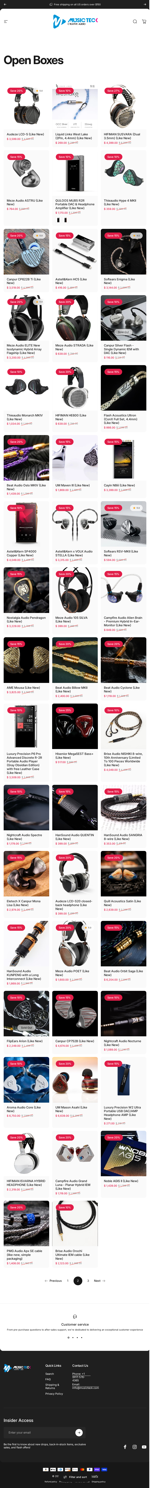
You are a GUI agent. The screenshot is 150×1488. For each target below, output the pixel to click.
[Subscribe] (79, 1432)
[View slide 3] (77, 1337)
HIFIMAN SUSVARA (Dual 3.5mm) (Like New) (122, 136)
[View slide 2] (73, 1337)
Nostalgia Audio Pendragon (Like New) (26, 619)
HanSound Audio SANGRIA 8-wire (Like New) (123, 837)
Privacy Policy (54, 1393)
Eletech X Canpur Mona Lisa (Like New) (23, 903)
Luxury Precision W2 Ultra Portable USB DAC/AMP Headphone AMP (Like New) (122, 1113)
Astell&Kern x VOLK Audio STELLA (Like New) (74, 553)
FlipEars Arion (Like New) (25, 1041)
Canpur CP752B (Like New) (74, 1041)
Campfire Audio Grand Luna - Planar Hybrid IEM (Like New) (72, 1184)
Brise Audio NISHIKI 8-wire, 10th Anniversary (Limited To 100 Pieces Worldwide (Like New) (123, 759)
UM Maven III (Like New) (72, 485)
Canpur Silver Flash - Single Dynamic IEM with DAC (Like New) (121, 349)
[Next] (145, 4)
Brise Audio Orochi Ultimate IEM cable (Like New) (72, 1254)
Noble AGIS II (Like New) (121, 1181)
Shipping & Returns (52, 1386)
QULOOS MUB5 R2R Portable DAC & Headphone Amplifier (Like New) (75, 204)
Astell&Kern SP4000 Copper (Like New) (21, 553)
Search (49, 1373)
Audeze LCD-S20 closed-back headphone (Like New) (73, 904)
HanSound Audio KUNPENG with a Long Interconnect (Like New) (24, 974)
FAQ (48, 1379)
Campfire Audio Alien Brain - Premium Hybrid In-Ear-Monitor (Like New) (123, 621)
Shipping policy (99, 1482)
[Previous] (5, 4)
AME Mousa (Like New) (23, 687)
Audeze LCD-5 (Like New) (25, 134)
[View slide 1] (68, 1337)
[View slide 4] (81, 1337)
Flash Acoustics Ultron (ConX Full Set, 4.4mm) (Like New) (120, 419)
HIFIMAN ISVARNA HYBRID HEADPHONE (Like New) (26, 1183)
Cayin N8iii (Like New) (119, 485)
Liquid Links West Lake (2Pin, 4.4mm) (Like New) (73, 136)
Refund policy (51, 1482)
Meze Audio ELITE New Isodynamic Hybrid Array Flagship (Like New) (24, 349)
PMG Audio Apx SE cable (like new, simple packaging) (24, 1254)
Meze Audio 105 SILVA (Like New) (71, 619)
